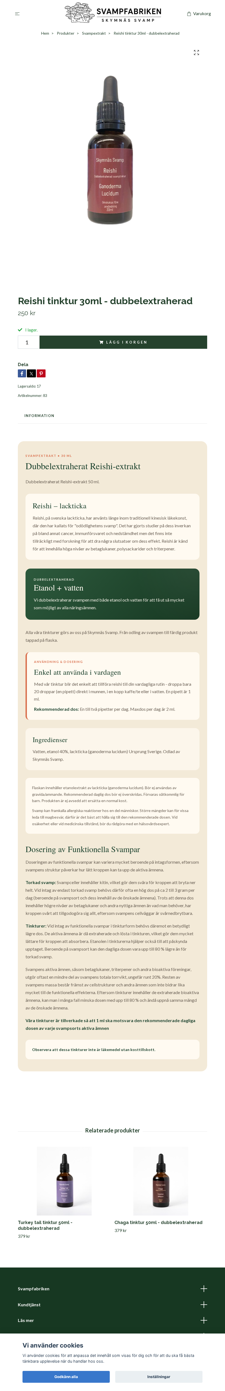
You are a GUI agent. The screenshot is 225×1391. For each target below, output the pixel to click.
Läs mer (26, 1320)
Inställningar (158, 1376)
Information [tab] (39, 415)
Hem (45, 33)
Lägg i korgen (126, 342)
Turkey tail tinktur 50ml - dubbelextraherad (45, 1225)
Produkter (65, 33)
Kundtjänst (29, 1304)
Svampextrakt (94, 33)
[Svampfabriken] (113, 13)
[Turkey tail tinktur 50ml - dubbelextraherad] (64, 1181)
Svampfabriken (33, 1288)
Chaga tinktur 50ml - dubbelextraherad (158, 1222)
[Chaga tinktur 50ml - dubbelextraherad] (160, 1181)
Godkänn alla (66, 1376)
